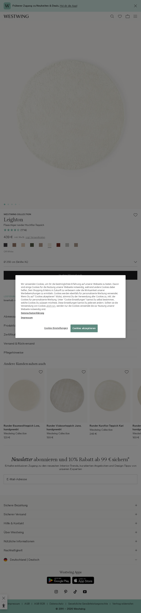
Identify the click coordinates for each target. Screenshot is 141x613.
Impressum (27, 317)
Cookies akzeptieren (84, 328)
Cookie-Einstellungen (56, 328)
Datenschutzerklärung (32, 313)
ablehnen (50, 306)
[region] (70, 306)
